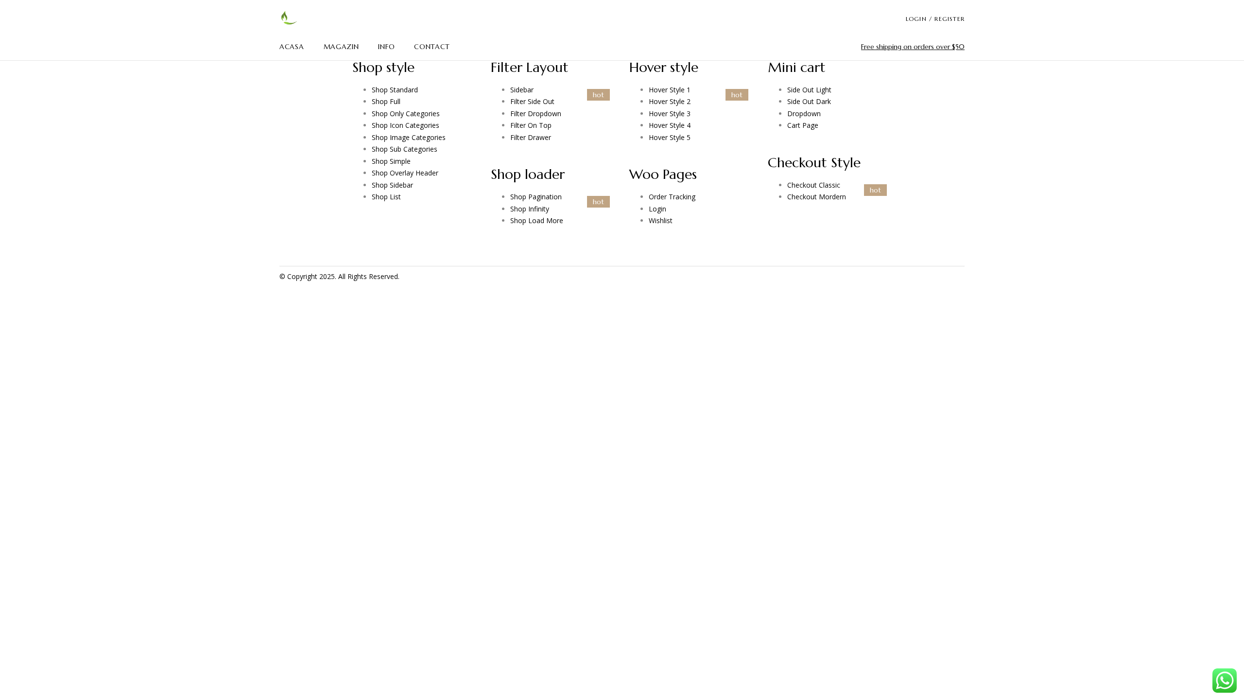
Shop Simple (391, 161)
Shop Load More (536, 220)
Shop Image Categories (409, 137)
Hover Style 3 (670, 113)
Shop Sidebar (392, 185)
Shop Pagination (536, 196)
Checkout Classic (813, 185)
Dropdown (804, 113)
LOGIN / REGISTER (935, 18)
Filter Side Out (532, 101)
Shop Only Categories (406, 113)
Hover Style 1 (670, 89)
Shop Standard (395, 89)
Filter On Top (531, 125)
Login (657, 208)
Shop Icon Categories (405, 125)
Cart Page (802, 125)
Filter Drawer (530, 137)
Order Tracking (672, 196)
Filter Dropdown (535, 113)
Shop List (386, 196)
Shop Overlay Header (405, 172)
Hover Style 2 (670, 101)
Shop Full (386, 101)
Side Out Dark (809, 101)
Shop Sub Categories (404, 149)
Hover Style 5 (670, 137)
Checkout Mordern (816, 196)
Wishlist (661, 220)
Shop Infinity (529, 208)
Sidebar (522, 89)
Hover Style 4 (670, 125)
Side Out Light (809, 89)
